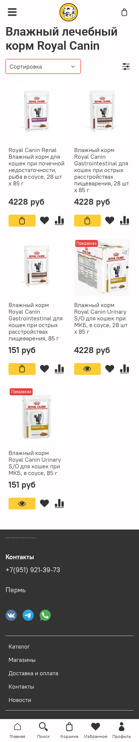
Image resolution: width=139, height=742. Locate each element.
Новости (20, 699)
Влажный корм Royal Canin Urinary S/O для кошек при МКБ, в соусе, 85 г (35, 462)
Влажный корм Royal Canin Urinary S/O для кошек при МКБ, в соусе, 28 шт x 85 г (101, 318)
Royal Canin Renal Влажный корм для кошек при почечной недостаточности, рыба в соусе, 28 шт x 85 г (36, 166)
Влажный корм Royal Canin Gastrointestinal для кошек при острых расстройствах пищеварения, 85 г (36, 321)
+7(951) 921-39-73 (33, 570)
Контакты (21, 686)
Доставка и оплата (33, 673)
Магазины (22, 659)
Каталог (19, 646)
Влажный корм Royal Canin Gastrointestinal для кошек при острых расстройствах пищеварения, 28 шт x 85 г (101, 170)
